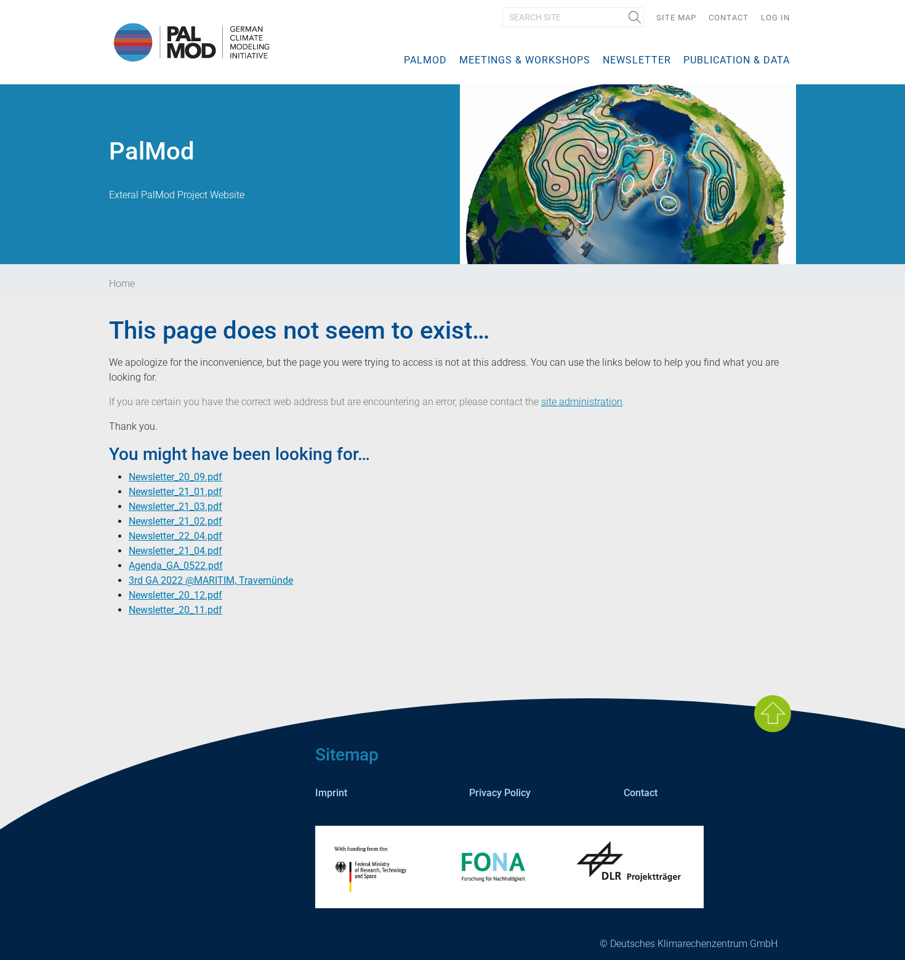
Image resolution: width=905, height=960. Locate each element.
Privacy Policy (500, 793)
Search (630, 19)
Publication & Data (736, 60)
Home (122, 283)
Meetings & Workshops (524, 60)
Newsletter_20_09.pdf (175, 477)
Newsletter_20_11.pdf (175, 610)
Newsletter (637, 60)
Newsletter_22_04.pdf (175, 536)
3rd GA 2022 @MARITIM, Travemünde (211, 580)
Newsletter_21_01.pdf (175, 492)
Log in (775, 17)
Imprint (331, 793)
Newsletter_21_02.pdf (175, 521)
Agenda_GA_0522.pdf (176, 565)
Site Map (676, 17)
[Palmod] (189, 41)
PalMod (425, 60)
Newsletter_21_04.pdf (175, 551)
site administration (581, 402)
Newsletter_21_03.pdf (175, 506)
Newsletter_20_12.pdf (175, 595)
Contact (729, 17)
